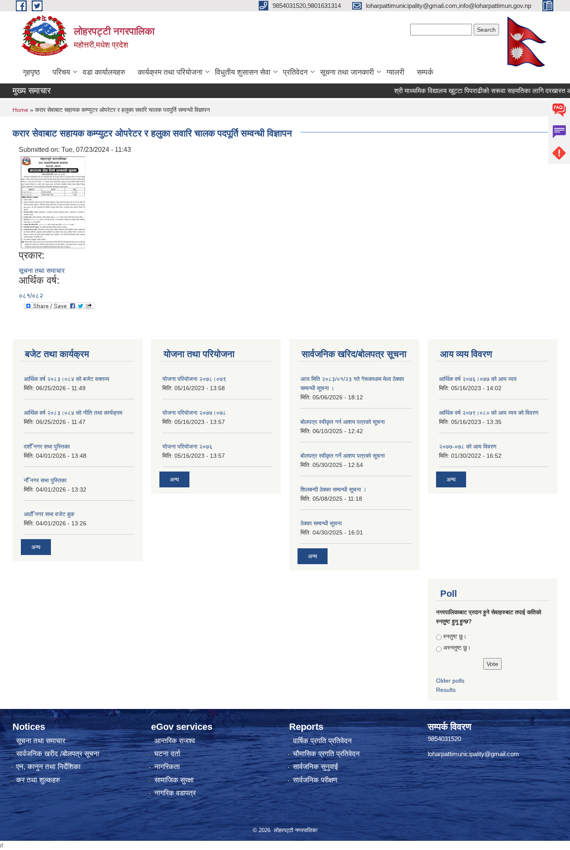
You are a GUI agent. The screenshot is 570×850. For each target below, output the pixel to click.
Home (20, 109)
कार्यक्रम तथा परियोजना (170, 72)
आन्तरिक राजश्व (174, 741)
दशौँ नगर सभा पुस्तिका (47, 446)
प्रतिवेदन (295, 72)
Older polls (450, 680)
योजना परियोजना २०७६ (187, 446)
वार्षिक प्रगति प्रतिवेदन (322, 741)
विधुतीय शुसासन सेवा (242, 72)
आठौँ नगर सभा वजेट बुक (49, 514)
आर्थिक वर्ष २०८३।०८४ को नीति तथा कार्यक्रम (73, 412)
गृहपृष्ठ (31, 72)
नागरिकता (167, 767)
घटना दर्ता (167, 754)
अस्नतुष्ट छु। (457, 647)
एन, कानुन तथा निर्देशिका (48, 767)
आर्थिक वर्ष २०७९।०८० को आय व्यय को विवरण (489, 412)
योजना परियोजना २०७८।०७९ (194, 379)
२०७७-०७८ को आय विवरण (468, 446)
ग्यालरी (395, 72)
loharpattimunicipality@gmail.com (473, 753)
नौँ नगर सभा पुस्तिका (45, 480)
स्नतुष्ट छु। (455, 636)
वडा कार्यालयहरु (104, 72)
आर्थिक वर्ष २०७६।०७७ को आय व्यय (478, 379)
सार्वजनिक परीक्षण (315, 780)
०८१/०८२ (31, 295)
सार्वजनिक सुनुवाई (315, 767)
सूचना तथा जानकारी (347, 72)
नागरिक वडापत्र (175, 793)
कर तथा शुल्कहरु (38, 780)
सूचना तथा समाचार (42, 270)
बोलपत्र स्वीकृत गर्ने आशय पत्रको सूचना (342, 455)
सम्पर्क (425, 72)
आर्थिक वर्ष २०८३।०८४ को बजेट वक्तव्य (66, 379)
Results (446, 689)
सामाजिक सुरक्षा (174, 780)
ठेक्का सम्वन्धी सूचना (321, 523)
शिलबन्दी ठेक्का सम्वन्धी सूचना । (333, 489)
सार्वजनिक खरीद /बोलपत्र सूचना (57, 754)
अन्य (35, 547)
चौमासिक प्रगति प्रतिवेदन (326, 754)
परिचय (61, 72)
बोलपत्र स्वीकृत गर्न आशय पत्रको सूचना (342, 422)
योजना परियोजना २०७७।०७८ (194, 412)
